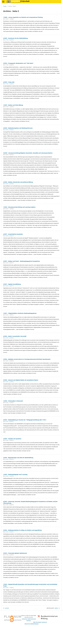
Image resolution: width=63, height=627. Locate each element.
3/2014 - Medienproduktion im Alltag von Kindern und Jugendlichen (22, 530)
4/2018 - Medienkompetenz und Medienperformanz (18, 128)
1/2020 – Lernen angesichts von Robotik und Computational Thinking (23, 17)
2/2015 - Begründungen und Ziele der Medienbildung (18, 457)
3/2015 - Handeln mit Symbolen (12, 438)
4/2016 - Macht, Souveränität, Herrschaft (14, 336)
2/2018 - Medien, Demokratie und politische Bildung (18, 182)
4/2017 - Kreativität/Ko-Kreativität (13, 234)
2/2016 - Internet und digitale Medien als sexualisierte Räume (20, 380)
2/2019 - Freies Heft (8, 82)
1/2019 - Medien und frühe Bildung (13, 105)
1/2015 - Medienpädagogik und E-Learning (15, 474)
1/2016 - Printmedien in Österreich (13, 401)
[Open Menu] (3, 1)
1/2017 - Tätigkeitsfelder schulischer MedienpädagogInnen (20, 313)
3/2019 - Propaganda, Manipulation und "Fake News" (18, 63)
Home (4, 6)
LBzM (34, 622)
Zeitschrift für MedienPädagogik (31, 623)
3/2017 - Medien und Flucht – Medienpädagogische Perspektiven (21, 261)
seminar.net (44, 622)
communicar (24, 618)
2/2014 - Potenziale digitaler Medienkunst (15, 553)
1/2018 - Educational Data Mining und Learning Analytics (19, 207)
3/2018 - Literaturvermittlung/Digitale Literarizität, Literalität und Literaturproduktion (27, 153)
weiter (56, 608)
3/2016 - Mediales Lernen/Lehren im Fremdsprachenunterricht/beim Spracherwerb (26, 359)
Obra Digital (38, 622)
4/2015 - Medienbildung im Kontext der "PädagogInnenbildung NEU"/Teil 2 (24, 420)
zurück (7, 608)
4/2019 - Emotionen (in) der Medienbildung (15, 38)
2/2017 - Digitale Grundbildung (12, 284)
